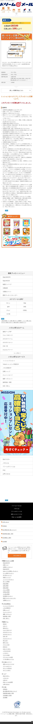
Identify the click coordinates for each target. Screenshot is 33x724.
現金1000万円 (6, 277)
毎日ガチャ (7, 235)
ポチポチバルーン (8, 342)
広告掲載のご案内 (6, 537)
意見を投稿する (17, 555)
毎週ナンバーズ (7, 284)
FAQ (4, 470)
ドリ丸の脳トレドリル (8, 659)
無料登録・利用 (7, 382)
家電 (25, 306)
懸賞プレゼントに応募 (3, 11)
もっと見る (16, 353)
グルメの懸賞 (6, 590)
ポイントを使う (7, 670)
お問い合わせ (6, 473)
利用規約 (4, 526)
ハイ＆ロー (5, 653)
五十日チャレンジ (7, 575)
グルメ (8, 310)
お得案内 (19, 11)
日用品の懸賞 (6, 592)
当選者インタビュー (8, 567)
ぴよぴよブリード (8, 349)
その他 (8, 314)
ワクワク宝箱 (6, 655)
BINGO (4, 624)
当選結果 (5, 288)
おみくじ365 (16, 226)
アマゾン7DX (6, 644)
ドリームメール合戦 (8, 657)
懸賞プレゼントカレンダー (10, 295)
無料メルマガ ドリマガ (16, 514)
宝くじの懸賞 (6, 581)
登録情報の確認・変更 (7, 533)
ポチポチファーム (8, 339)
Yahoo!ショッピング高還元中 (11, 364)
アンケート (26, 235)
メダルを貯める (8, 11)
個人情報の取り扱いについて (9, 530)
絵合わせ (5, 646)
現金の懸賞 (5, 583)
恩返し (16, 235)
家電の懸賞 (5, 588)
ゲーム (14, 11)
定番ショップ (6, 371)
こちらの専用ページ (16, 550)
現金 (25, 303)
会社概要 (4, 541)
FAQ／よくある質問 (16, 517)
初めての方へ (29, 11)
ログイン (16, 15)
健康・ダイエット (8, 378)
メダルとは (6, 463)
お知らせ (24, 10)
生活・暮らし (6, 386)
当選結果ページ (12, 109)
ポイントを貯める (7, 668)
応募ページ (5, 565)
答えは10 (5, 640)
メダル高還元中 (7, 368)
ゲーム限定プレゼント (8, 573)
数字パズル (5, 642)
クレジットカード (8, 375)
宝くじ (8, 303)
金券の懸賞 (5, 585)
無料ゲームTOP (7, 331)
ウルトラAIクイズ (8, 335)
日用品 (25, 310)
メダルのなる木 (7, 651)
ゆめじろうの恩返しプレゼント (10, 571)
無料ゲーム (5, 622)
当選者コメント (7, 291)
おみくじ (5, 626)
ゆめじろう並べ (7, 649)
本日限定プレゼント (8, 596)
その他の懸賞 (6, 594)
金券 (8, 306)
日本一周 (5, 346)
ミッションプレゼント (9, 360)
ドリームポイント (7, 666)
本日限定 (26, 226)
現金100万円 (6, 226)
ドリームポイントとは (9, 466)
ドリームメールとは (16, 505)
